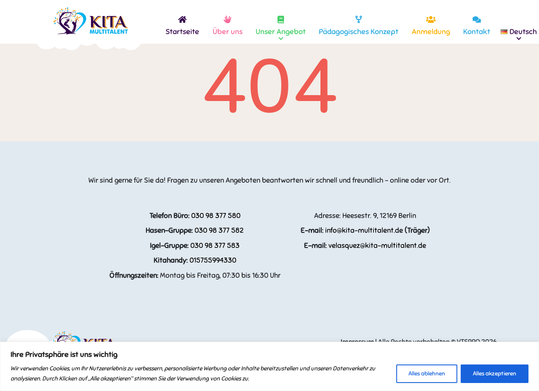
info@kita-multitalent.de (364, 230)
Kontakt (476, 31)
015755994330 (212, 260)
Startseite (182, 31)
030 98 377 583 (215, 245)
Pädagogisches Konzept (358, 31)
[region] (269, 366)
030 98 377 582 (219, 230)
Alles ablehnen (426, 373)
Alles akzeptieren (494, 373)
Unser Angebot (281, 31)
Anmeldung (431, 31)
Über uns (228, 31)
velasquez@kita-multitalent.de (377, 245)
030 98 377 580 (215, 215)
